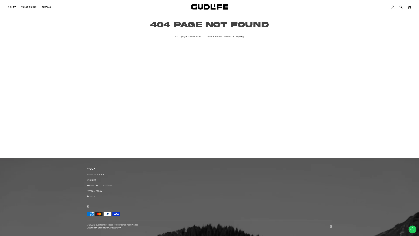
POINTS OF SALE (95, 174)
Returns (91, 196)
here (221, 37)
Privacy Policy (94, 191)
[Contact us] (412, 229)
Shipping (91, 180)
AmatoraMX (115, 228)
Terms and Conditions (99, 185)
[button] (13, 7)
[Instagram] (88, 207)
